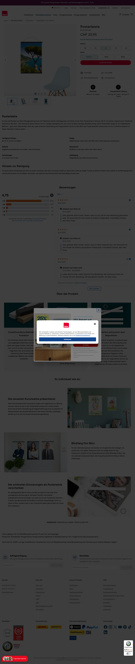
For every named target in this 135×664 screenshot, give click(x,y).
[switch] (128, 653)
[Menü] (132, 641)
